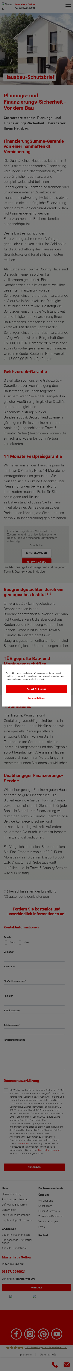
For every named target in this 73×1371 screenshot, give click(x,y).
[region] (36, 685)
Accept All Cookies (36, 689)
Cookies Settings (36, 698)
